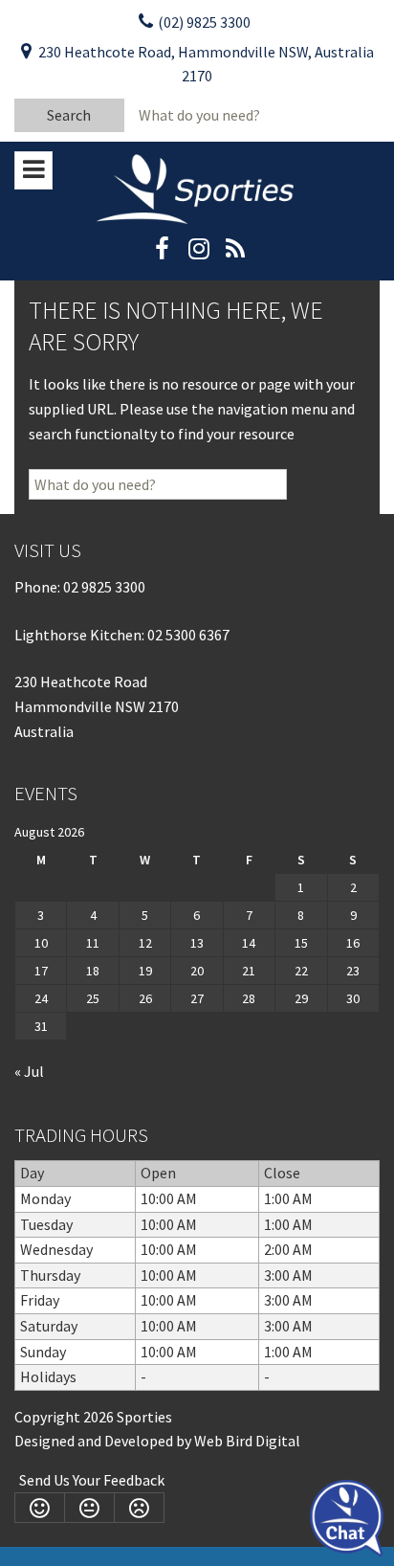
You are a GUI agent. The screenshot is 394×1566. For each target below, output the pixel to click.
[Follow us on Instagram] (198, 254)
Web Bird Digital (247, 1440)
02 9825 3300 (104, 586)
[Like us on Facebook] (162, 254)
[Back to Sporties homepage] (197, 187)
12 (145, 942)
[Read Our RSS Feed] (235, 254)
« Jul (29, 1071)
